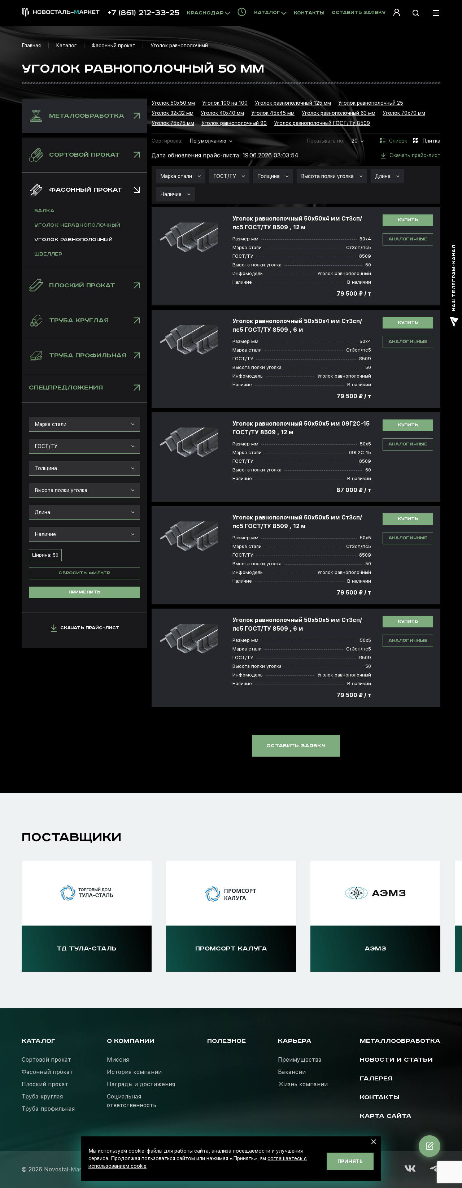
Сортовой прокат (46, 1059)
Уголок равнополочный (73, 240)
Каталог (66, 45)
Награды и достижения (141, 1084)
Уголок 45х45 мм (273, 113)
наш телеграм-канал (454, 278)
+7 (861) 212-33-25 (143, 13)
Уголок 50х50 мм (173, 103)
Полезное (226, 1041)
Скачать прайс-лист (90, 628)
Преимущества (300, 1059)
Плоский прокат (45, 1084)
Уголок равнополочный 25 (370, 103)
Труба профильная (48, 1108)
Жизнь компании (303, 1084)
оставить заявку (295, 746)
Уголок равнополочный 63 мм (338, 113)
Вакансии (292, 1072)
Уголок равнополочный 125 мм (293, 103)
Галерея (376, 1078)
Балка (44, 211)
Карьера (294, 1041)
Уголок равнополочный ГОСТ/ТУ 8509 (322, 123)
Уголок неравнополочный (77, 225)
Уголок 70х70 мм (404, 113)
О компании (130, 1041)
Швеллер (48, 254)
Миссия (118, 1059)
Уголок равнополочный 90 (234, 123)
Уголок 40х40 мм (222, 113)
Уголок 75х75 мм (173, 123)
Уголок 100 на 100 (225, 103)
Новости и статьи (396, 1059)
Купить (408, 220)
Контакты (309, 13)
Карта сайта (385, 1116)
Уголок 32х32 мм (172, 113)
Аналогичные (408, 239)
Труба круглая (42, 1096)
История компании (134, 1072)
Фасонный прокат (113, 45)
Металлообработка (400, 1041)
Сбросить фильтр (84, 573)
